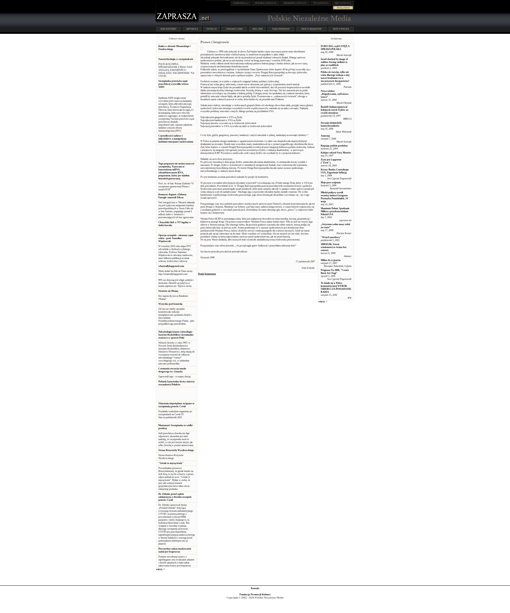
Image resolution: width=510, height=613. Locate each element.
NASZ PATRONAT (281, 29)
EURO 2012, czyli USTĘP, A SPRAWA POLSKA (335, 48)
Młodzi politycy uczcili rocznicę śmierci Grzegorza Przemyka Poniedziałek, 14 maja (334, 197)
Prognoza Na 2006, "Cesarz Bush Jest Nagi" (335, 271)
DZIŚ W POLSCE (341, 29)
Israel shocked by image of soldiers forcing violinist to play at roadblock (334, 62)
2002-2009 (257, 29)
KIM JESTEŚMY (169, 29)
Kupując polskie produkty (334, 145)
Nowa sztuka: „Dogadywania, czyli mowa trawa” (334, 94)
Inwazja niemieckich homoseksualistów (331, 124)
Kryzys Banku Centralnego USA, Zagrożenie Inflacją (335, 171)
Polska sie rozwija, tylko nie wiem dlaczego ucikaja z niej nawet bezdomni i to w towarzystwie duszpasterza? (335, 76)
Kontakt (255, 588)
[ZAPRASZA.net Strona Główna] (177, 21)
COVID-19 (211, 29)
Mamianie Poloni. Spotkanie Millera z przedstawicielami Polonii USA (335, 211)
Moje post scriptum (331, 182)
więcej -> (160, 569)
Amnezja (325, 135)
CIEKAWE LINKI (234, 29)
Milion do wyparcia (330, 260)
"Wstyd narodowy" (331, 237)
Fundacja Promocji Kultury (255, 594)
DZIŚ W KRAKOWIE (311, 29)
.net (240, 3)
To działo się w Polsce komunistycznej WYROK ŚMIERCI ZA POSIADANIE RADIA (336, 287)
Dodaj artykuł (343, 7)
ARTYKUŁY (192, 29)
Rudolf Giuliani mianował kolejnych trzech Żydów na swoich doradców (334, 109)
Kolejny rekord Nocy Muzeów (336, 152)
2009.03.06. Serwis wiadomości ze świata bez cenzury (333, 247)
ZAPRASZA (265, 3)
